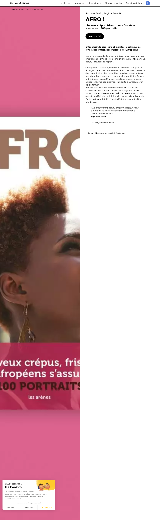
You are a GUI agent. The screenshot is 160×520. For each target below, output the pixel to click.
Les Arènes (14, 9)
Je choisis (29, 507)
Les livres (65, 3)
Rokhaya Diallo (94, 13)
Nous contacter (113, 3)
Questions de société (105, 133)
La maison (79, 3)
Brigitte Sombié (112, 13)
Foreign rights (134, 3)
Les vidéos (95, 3)
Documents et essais (28, 9)
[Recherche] (148, 3)
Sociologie (121, 133)
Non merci (11, 507)
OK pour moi (46, 507)
